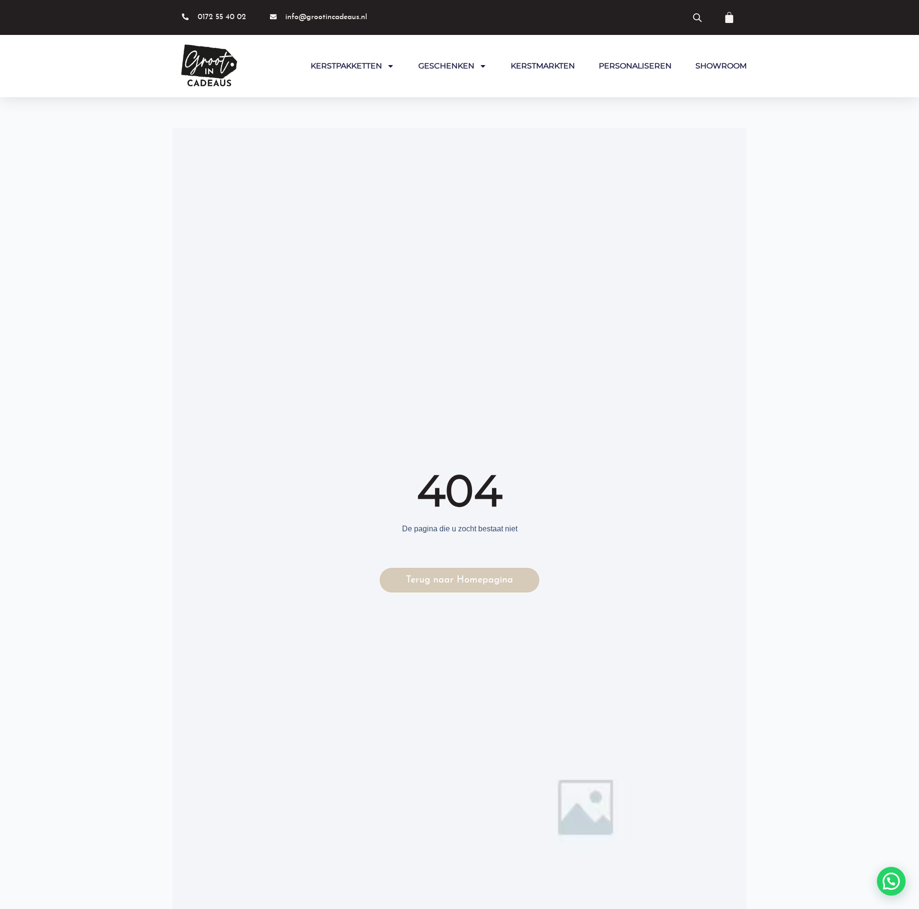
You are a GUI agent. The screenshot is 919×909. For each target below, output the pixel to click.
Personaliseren (635, 66)
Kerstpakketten (346, 66)
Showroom (721, 66)
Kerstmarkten (543, 66)
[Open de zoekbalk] (697, 17)
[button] (891, 881)
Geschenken (446, 66)
